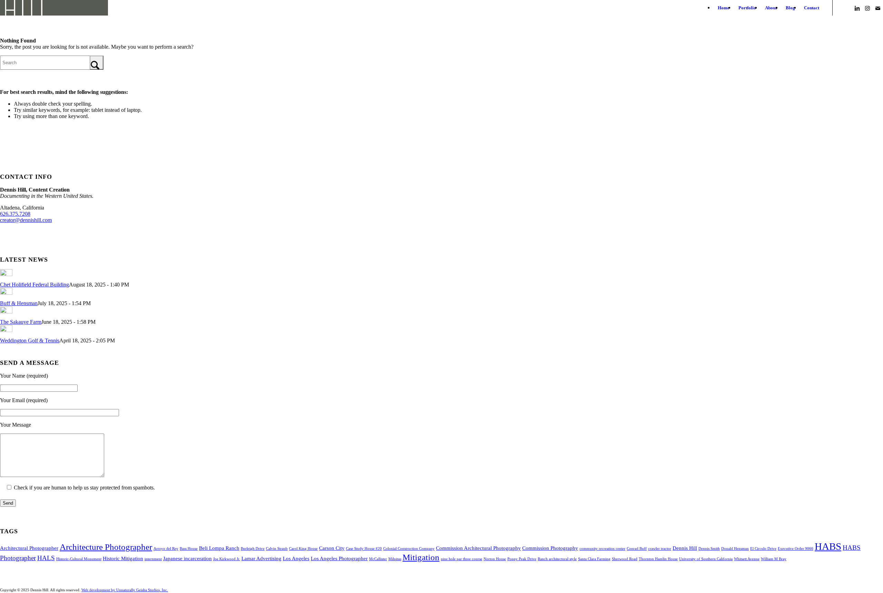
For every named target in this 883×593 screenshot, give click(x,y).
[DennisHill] (54, 8)
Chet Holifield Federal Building (34, 285)
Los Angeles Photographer (339, 558)
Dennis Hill (685, 548)
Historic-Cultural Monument (78, 559)
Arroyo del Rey (165, 549)
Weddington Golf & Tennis (29, 340)
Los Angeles (296, 558)
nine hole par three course (461, 559)
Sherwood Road (624, 559)
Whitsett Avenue (747, 559)
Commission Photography (550, 548)
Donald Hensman (735, 549)
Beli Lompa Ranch (219, 548)
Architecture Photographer (106, 547)
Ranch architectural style (557, 559)
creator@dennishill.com (26, 220)
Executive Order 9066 (795, 549)
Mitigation (421, 557)
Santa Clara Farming (594, 559)
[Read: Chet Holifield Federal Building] (6, 274)
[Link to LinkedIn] (857, 7)
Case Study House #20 (364, 549)
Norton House (495, 559)
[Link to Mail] (878, 7)
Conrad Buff (637, 549)
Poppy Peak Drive (521, 559)
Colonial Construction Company (409, 549)
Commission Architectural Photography (478, 548)
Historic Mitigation (123, 558)
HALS (46, 558)
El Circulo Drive (763, 549)
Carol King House (303, 549)
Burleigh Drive (253, 549)
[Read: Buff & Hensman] (6, 293)
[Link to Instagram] (867, 7)
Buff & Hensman (19, 303)
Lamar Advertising (261, 558)
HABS (828, 546)
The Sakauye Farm (20, 322)
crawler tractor (659, 549)
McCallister (378, 559)
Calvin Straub (277, 549)
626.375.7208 (15, 214)
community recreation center (602, 549)
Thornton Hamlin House (658, 559)
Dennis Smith (709, 549)
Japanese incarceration (187, 558)
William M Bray (773, 559)
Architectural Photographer (29, 548)
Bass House (189, 549)
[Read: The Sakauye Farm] (6, 311)
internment (153, 559)
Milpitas (394, 559)
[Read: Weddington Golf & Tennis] (6, 330)
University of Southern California (706, 559)
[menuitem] (723, 8)
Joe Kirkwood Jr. (226, 559)
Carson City (332, 548)
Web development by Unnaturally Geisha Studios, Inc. (124, 590)
